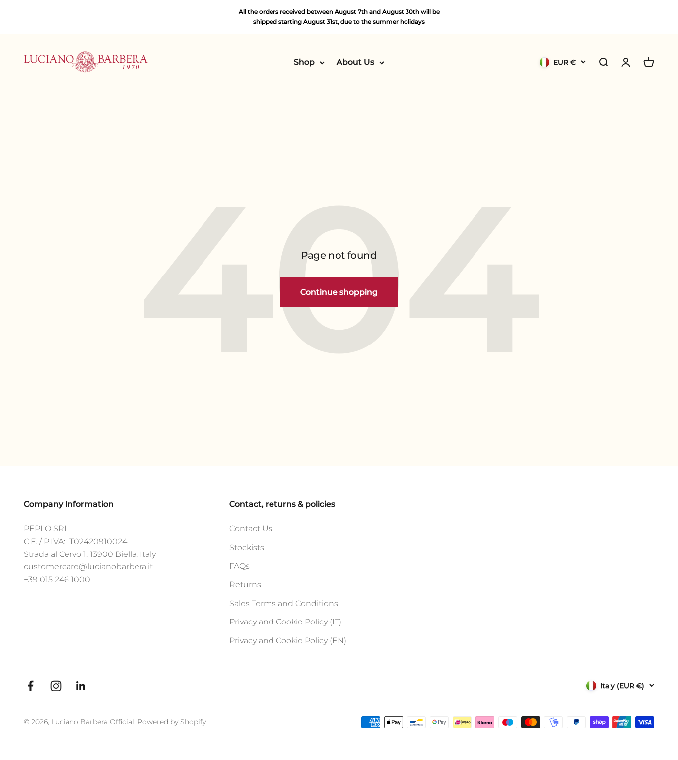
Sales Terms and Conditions (283, 603)
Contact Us (250, 528)
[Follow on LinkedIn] (81, 685)
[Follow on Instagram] (56, 685)
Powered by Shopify (171, 721)
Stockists (246, 547)
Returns (245, 584)
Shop (304, 62)
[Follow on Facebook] (30, 685)
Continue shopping (339, 292)
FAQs (239, 566)
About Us (355, 62)
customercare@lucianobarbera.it (88, 566)
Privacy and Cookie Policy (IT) (285, 621)
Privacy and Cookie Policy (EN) (287, 640)
